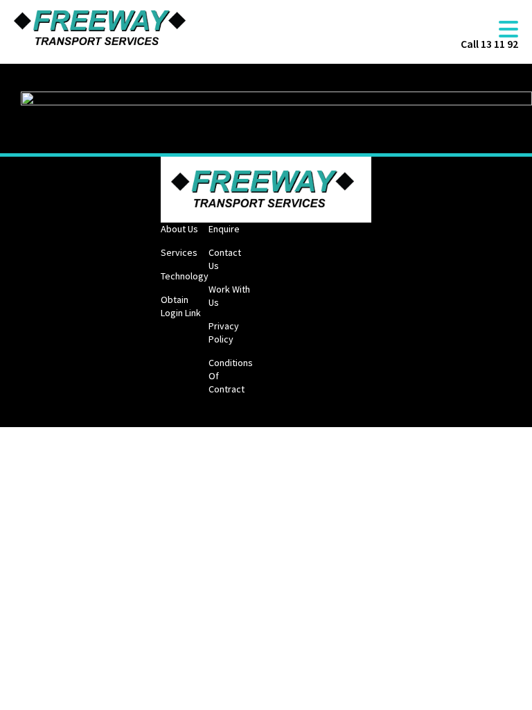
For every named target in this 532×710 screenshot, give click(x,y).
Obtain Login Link (181, 306)
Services (179, 252)
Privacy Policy (224, 332)
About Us (179, 229)
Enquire (224, 229)
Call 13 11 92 (489, 44)
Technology (185, 276)
